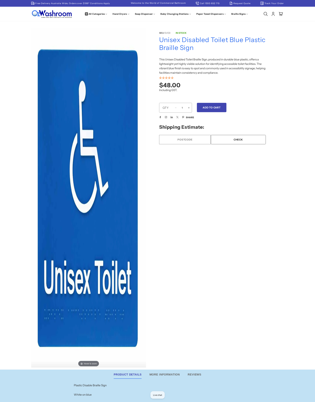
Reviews (194, 374)
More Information (164, 374)
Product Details (128, 374)
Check (238, 139)
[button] (97, 14)
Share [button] (190, 117)
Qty (166, 107)
